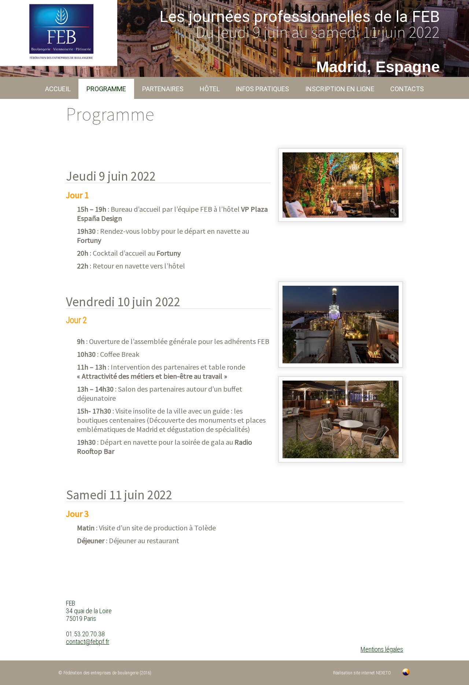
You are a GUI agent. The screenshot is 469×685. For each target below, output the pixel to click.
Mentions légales (382, 649)
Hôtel (210, 89)
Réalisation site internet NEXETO (362, 672)
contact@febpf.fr (87, 641)
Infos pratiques (262, 89)
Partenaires (163, 89)
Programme (106, 89)
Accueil (58, 89)
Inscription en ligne (339, 89)
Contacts (407, 89)
